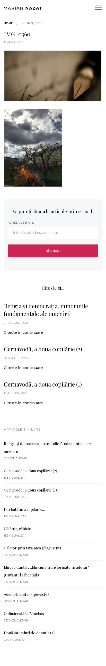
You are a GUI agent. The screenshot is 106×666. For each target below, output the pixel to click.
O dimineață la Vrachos (24, 613)
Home (8, 23)
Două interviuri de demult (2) (29, 632)
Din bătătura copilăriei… (24, 509)
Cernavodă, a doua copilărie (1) (43, 384)
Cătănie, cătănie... (18, 528)
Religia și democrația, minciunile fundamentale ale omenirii (46, 310)
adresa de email (21, 222)
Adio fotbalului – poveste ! (26, 594)
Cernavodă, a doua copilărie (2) (43, 349)
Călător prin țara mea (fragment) (32, 547)
